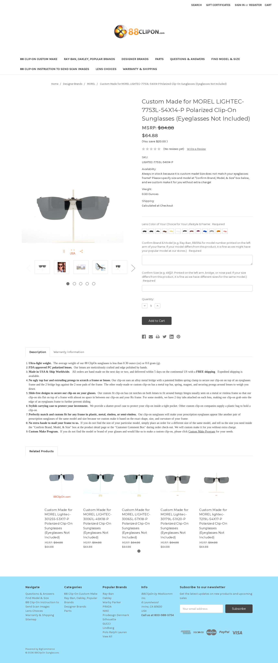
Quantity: (148, 299)
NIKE (106, 611)
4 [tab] (87, 283)
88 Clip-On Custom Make (38, 59)
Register (255, 5)
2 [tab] (74, 283)
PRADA (107, 606)
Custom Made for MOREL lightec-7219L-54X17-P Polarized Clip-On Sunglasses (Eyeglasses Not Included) (213, 523)
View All (107, 636)
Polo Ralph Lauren (115, 632)
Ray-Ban (108, 594)
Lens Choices (106, 69)
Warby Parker (112, 602)
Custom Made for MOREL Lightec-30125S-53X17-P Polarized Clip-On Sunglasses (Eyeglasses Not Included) (58, 523)
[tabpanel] (42, 267)
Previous (28, 268)
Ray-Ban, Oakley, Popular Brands (89, 59)
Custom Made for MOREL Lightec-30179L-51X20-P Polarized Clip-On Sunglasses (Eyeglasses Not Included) (174, 523)
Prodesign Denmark (116, 615)
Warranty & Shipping (140, 69)
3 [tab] (80, 283)
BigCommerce (47, 649)
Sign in (240, 5)
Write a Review (196, 149)
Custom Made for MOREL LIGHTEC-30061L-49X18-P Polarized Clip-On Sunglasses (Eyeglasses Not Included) (97, 523)
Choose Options (61, 486)
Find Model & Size (225, 59)
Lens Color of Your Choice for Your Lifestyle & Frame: (183, 224)
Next (133, 268)
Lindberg (108, 628)
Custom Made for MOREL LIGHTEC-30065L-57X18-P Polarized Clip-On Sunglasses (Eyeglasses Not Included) (136, 523)
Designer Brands (135, 59)
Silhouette (109, 619)
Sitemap (30, 619)
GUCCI (107, 623)
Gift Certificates (218, 5)
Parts (159, 59)
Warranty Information (69, 352)
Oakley (107, 598)
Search (196, 5)
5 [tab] (93, 283)
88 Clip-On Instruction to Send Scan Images (54, 69)
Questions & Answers (187, 59)
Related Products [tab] (41, 451)
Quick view (61, 479)
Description (37, 352)
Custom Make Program (201, 431)
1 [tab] (67, 283)
